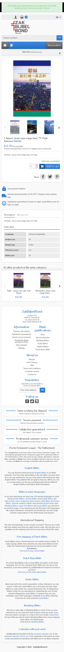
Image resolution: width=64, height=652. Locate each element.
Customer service (32, 371)
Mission (32, 359)
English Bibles (43, 347)
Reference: (9, 141)
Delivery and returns (21, 331)
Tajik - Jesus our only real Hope (19, 291)
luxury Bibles (42, 506)
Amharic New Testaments (19, 501)
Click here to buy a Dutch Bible (32, 551)
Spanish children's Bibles (22, 503)
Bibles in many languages (32, 491)
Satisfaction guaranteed (21, 334)
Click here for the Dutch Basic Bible (32, 572)
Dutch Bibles (19, 499)
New (43, 335)
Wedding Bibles (42, 341)
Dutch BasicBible (32, 558)
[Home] (5, 45)
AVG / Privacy (32, 362)
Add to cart (52, 166)
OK (59, 38)
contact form (54, 615)
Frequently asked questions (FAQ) (21, 341)
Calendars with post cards (32, 629)
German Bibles (31, 499)
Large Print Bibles (25, 506)
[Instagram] (37, 401)
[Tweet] (49, 177)
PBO (32, 365)
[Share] (42, 177)
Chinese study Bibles (42, 501)
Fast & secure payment (21, 337)
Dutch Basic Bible (43, 350)
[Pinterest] (56, 177)
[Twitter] (32, 401)
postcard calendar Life (43, 634)
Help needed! (21, 345)
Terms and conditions (32, 368)
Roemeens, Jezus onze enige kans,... (45, 291)
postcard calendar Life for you (17, 636)
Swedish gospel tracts (45, 503)
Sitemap (21, 348)
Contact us (32, 374)
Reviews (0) (22, 214)
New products (54, 45)
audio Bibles (44, 598)
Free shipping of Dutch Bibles (32, 536)
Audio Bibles (43, 344)
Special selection (43, 338)
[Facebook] (27, 401)
